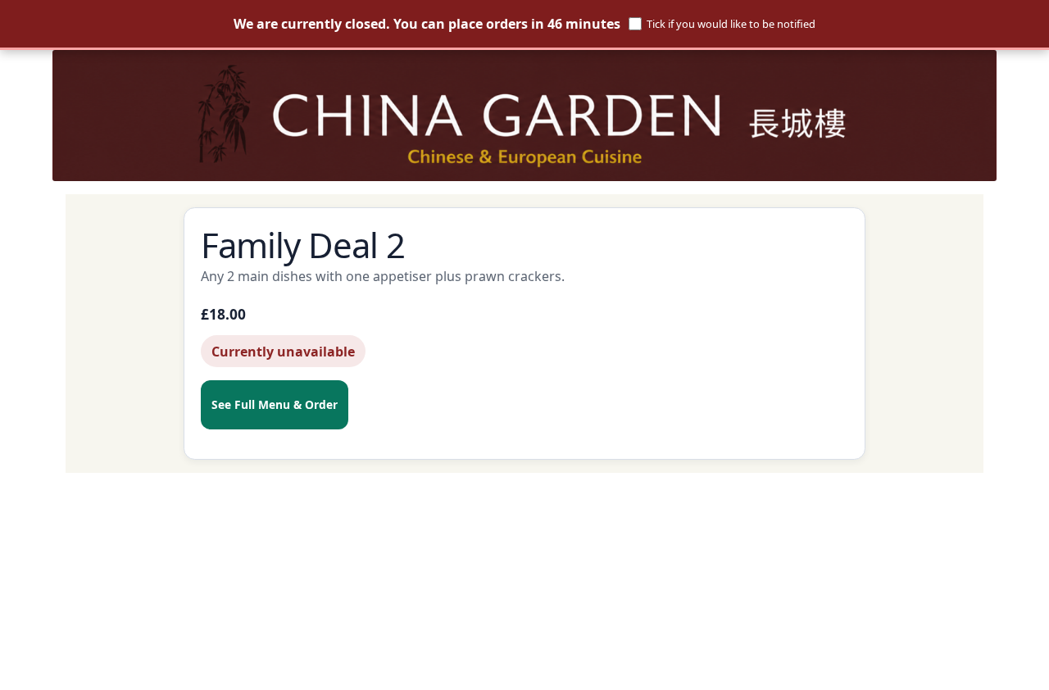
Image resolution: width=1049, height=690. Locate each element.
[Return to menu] (524, 115)
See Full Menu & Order (274, 404)
